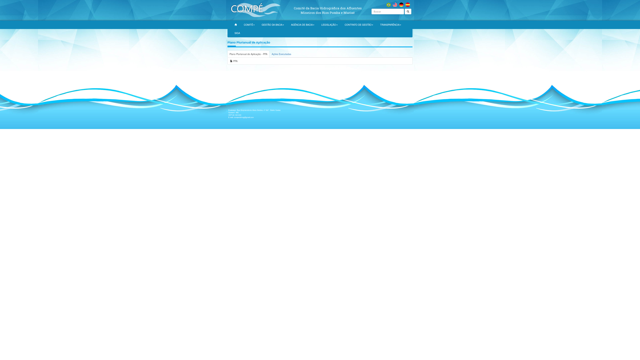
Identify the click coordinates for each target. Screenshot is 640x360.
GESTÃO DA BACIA (272, 24)
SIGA (237, 33)
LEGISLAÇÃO (328, 24)
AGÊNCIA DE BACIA (302, 24)
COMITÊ (248, 24)
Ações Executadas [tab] (281, 54)
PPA (235, 61)
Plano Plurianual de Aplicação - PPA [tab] (248, 54)
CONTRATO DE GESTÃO (358, 24)
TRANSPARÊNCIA (390, 24)
